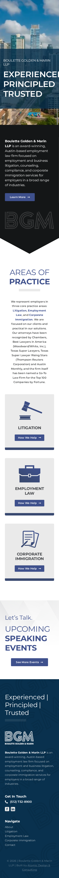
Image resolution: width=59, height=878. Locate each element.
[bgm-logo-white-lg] (19, 732)
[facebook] (7, 809)
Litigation (19, 310)
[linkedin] (13, 809)
